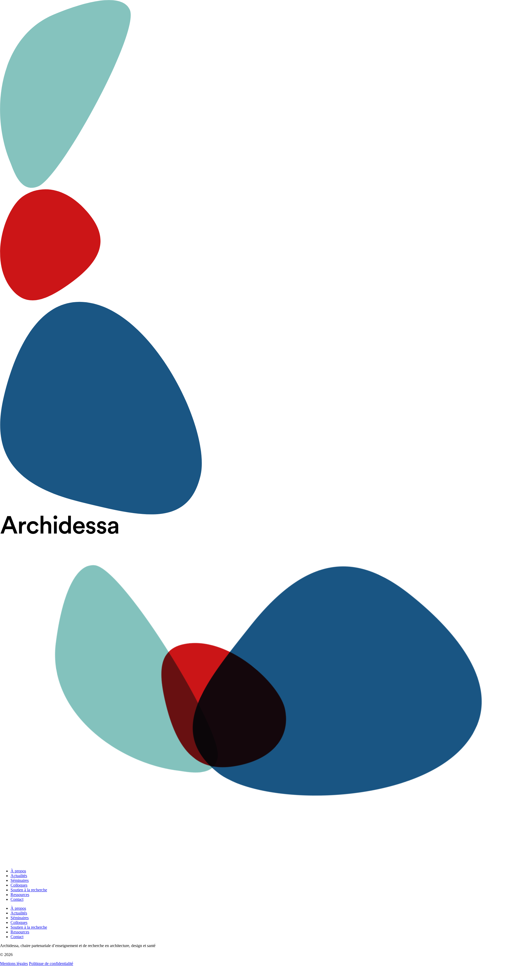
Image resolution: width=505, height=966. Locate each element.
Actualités (19, 875)
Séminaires (20, 880)
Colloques (19, 885)
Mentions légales (14, 963)
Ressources (20, 894)
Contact (17, 899)
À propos (18, 871)
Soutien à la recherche (29, 890)
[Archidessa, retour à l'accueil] (252, 689)
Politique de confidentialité (51, 963)
